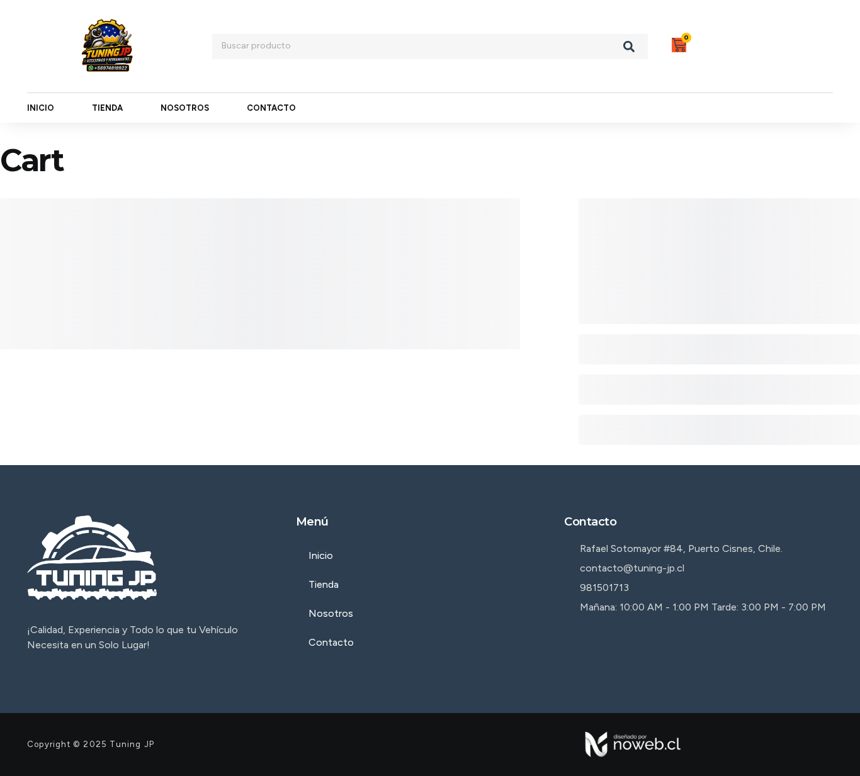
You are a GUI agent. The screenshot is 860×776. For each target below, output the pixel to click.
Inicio (40, 108)
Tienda (107, 108)
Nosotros (185, 108)
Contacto (271, 108)
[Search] (629, 46)
